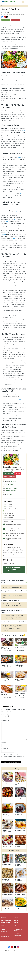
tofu (9, 595)
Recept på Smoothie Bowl (20, 784)
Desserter (3, 917)
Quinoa (19, 157)
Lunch (7, 5)
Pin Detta (17, 473)
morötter (15, 238)
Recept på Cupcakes (20, 830)
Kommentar (5, 720)
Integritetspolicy (5, 936)
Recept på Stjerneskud (5, 815)
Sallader (16, 920)
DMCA (15, 938)
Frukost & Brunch (5, 922)
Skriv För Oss (4, 931)
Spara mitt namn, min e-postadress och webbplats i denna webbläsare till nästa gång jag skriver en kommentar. (14, 756)
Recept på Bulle (18, 846)
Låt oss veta (10, 570)
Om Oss (3, 929)
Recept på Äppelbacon (5, 799)
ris (14, 219)
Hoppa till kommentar (9, 476)
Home (2, 5)
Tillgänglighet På (18, 933)
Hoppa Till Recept (15, 20)
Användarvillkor (17, 935)
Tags (15, 925)
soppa (24, 130)
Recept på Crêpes (6, 846)
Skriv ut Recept (5, 20)
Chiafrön (22, 194)
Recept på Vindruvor (20, 798)
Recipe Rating (5, 715)
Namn (3, 742)
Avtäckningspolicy (5, 934)
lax (20, 399)
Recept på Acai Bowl (7, 783)
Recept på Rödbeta (19, 814)
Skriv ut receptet (8, 473)
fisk (17, 211)
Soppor (16, 922)
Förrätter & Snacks (6, 920)
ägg (7, 221)
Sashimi (3, 234)
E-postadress (5, 748)
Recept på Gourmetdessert (6, 831)
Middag (16, 917)
